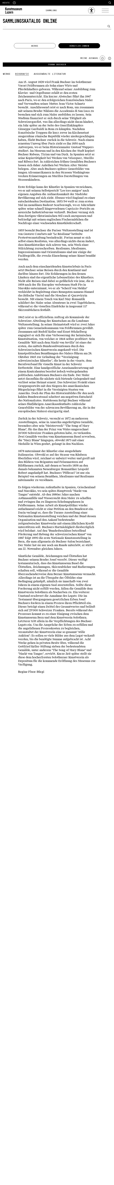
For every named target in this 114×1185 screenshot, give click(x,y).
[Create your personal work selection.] (109, 58)
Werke (34, 46)
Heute (8, 3)
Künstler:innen (79, 46)
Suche (109, 2)
